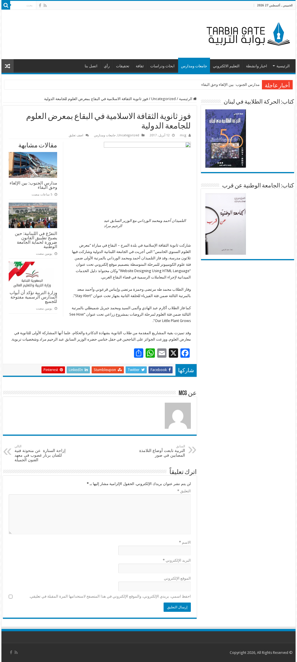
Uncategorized (163, 99)
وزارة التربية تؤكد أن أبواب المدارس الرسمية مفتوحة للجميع (33, 297)
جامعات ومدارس (194, 66)
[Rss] (45, 5)
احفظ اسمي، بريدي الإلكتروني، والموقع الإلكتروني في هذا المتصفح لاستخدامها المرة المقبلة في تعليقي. (110, 596)
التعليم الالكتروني (226, 66)
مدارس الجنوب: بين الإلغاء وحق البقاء (230, 84)
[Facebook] (40, 5)
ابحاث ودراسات (162, 66)
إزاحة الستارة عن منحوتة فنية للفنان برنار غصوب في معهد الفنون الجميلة (40, 453)
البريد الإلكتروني (177, 560)
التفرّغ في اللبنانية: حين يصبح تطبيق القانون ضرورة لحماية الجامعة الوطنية (36, 240)
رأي (107, 66)
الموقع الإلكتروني (177, 578)
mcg (183, 135)
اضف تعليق (76, 135)
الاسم (185, 542)
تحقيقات (122, 66)
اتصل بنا (91, 66)
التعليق (184, 491)
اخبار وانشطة (256, 66)
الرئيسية (283, 66)
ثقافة (140, 66)
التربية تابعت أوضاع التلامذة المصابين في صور (162, 450)
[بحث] (5, 5)
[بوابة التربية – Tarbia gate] (247, 33)
